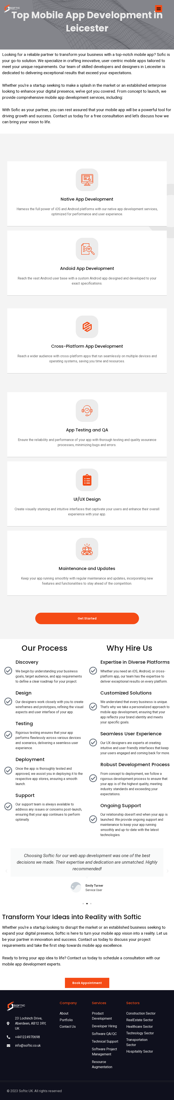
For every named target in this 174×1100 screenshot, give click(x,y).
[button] (158, 8)
